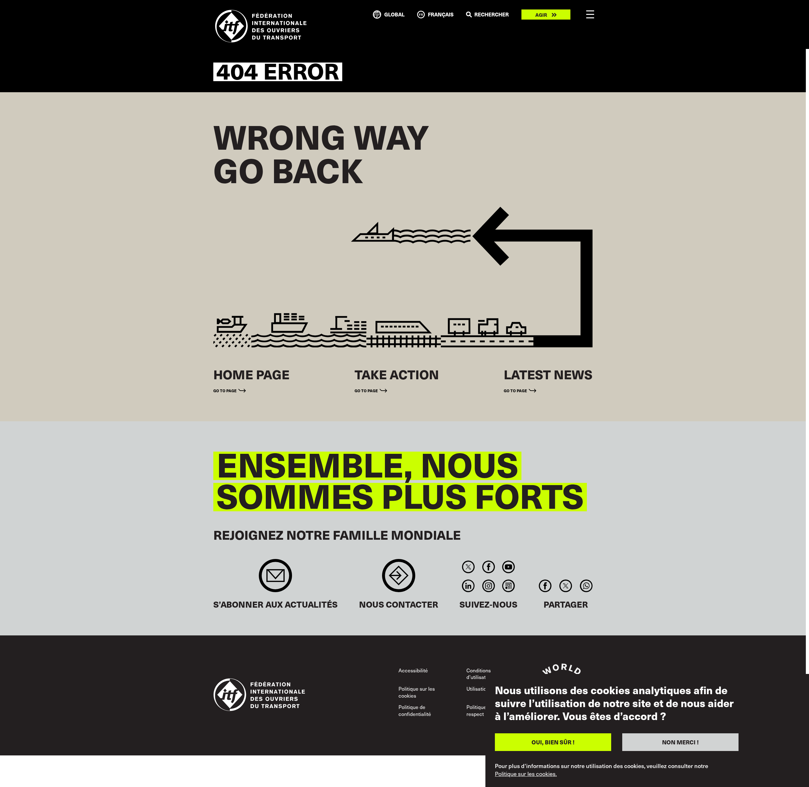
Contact (398, 578)
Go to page (225, 390)
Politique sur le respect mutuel (483, 710)
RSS (508, 586)
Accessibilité (413, 670)
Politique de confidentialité (414, 710)
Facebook (488, 567)
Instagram (488, 586)
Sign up (275, 578)
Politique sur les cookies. (526, 774)
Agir (541, 14)
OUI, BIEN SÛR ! (553, 742)
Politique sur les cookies (416, 692)
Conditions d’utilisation (479, 673)
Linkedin (468, 586)
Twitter (468, 567)
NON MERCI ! (680, 742)
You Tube (508, 567)
